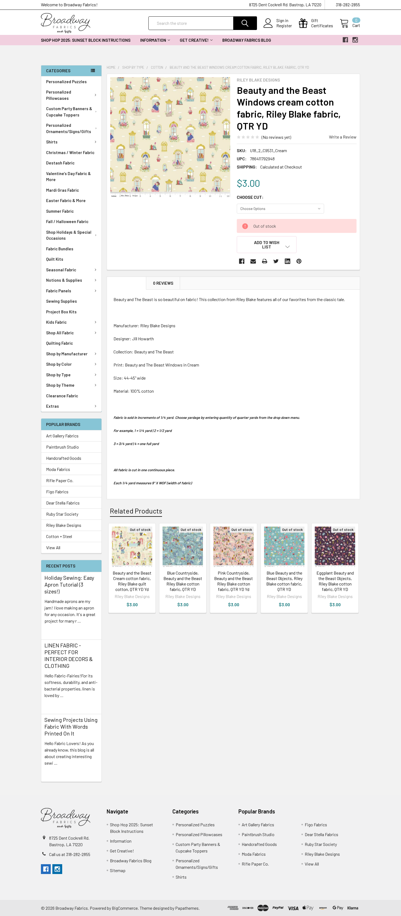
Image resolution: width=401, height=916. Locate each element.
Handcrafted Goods (63, 458)
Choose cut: (250, 197)
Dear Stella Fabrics (63, 502)
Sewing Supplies (61, 301)
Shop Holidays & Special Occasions (68, 235)
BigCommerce (125, 908)
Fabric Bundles (59, 248)
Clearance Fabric (62, 395)
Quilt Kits (54, 259)
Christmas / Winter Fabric (70, 152)
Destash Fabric (60, 162)
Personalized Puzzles (66, 81)
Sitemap (117, 870)
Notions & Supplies (64, 280)
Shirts (52, 141)
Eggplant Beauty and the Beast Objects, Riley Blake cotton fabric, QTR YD (335, 581)
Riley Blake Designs (63, 525)
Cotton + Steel (59, 536)
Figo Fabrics (57, 491)
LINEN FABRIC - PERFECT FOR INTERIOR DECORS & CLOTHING (68, 655)
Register (284, 25)
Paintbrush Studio (62, 446)
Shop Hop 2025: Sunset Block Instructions (85, 40)
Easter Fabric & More (66, 200)
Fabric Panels (58, 290)
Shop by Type (58, 374)
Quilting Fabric (59, 343)
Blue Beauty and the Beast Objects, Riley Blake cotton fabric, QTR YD (284, 581)
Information (153, 40)
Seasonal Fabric (61, 269)
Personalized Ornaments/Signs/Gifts (68, 128)
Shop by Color (59, 364)
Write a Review (343, 136)
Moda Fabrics (58, 469)
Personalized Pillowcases (58, 95)
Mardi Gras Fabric (62, 190)
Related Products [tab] (136, 511)
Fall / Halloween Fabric (67, 221)
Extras (52, 406)
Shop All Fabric (60, 332)
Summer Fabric (60, 211)
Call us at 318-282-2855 (69, 854)
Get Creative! (194, 40)
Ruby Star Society (62, 513)
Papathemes (187, 908)
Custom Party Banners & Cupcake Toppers (69, 111)
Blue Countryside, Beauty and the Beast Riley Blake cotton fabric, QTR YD (182, 581)
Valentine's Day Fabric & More (68, 176)
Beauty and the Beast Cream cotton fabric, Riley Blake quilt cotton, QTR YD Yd (132, 581)
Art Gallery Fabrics (62, 435)
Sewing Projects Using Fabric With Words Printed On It (71, 726)
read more (54, 630)
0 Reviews (163, 283)
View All (53, 547)
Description (126, 283)
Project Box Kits (61, 311)
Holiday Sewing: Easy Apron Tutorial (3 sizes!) (69, 584)
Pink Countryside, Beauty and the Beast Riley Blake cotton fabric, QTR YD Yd (233, 581)
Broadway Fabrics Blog (246, 40)
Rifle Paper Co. (59, 480)
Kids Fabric (56, 322)
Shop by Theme (60, 385)
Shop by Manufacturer (67, 353)
